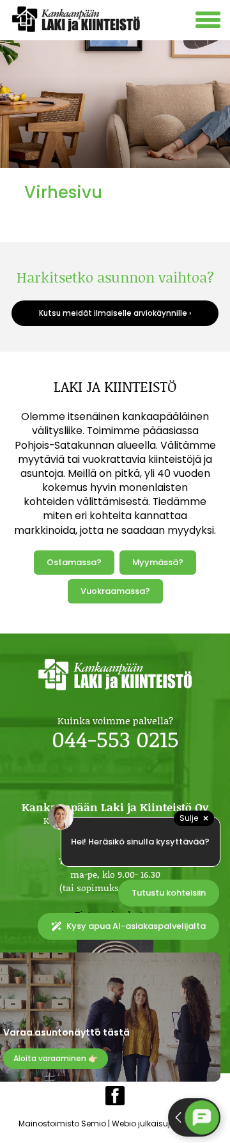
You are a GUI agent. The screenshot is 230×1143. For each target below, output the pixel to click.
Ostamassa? (74, 562)
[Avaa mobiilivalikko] (209, 21)
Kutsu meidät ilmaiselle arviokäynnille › (115, 313)
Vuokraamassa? (115, 591)
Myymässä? (157, 562)
